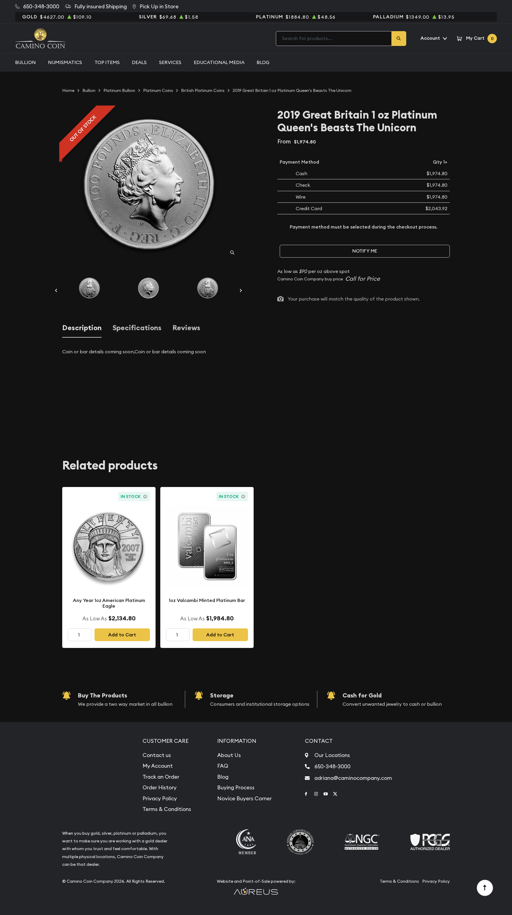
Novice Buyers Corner (244, 798)
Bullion (25, 62)
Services (170, 62)
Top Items (107, 62)
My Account (158, 765)
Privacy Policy (160, 798)
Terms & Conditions (167, 809)
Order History (160, 787)
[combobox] (334, 38)
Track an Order (161, 776)
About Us (229, 755)
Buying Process (236, 787)
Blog (263, 62)
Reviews (186, 328)
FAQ (222, 765)
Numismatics (65, 62)
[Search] (398, 38)
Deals (139, 62)
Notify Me (364, 251)
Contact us (157, 755)
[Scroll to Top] (485, 888)
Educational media (219, 62)
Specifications (137, 328)
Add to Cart (122, 635)
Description (82, 328)
